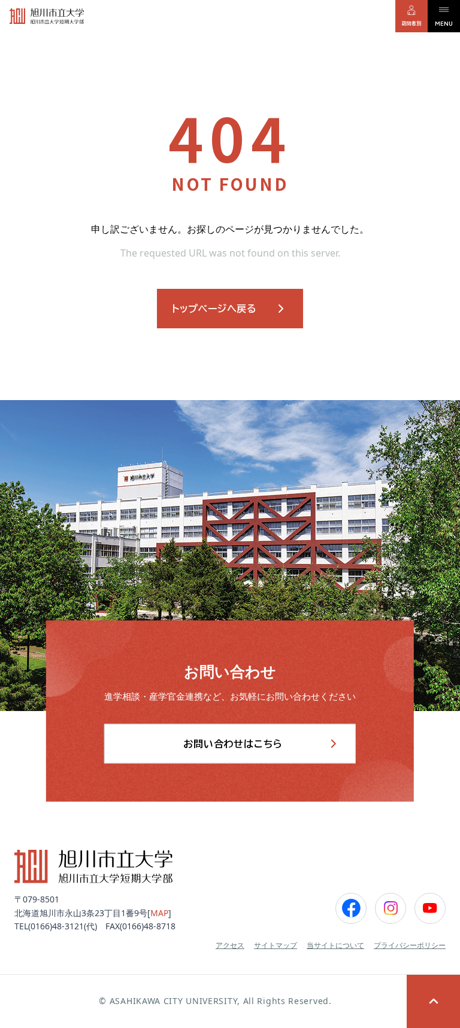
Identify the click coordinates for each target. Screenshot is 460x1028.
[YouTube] (430, 908)
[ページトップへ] (433, 1001)
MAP (159, 913)
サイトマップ (275, 945)
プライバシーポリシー (410, 945)
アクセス (230, 945)
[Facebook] (351, 908)
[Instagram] (390, 908)
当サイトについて (335, 945)
